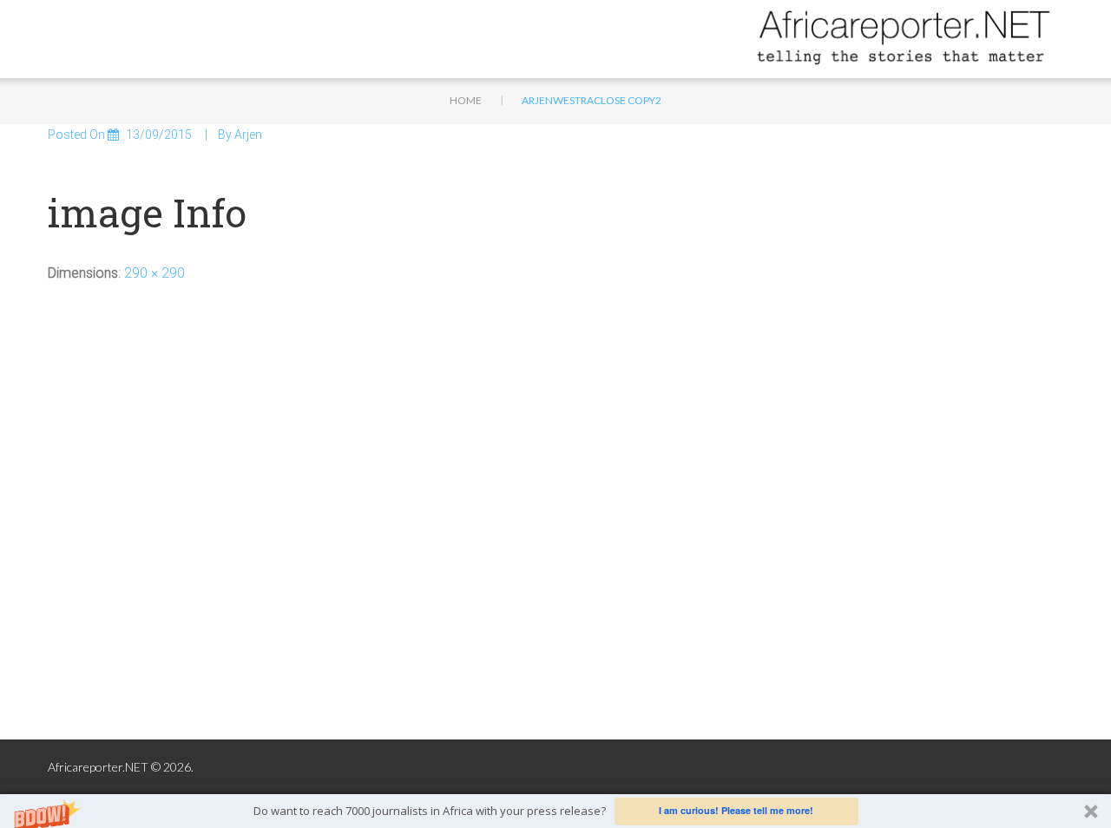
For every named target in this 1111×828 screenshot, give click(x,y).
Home (466, 100)
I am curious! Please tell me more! (736, 810)
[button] (555, 811)
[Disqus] (555, 516)
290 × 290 (154, 273)
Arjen (248, 134)
